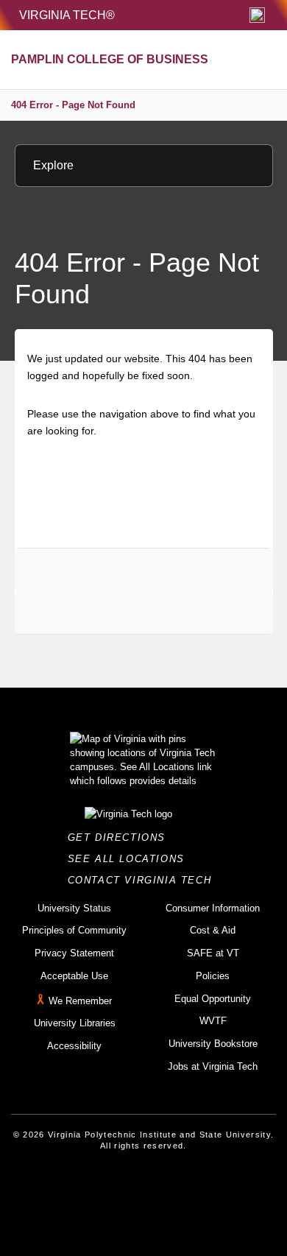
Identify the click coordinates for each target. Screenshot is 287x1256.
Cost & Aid (212, 930)
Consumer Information (213, 908)
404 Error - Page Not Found (73, 104)
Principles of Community (74, 930)
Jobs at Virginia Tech (213, 1066)
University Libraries (75, 1023)
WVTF (213, 1020)
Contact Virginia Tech (144, 880)
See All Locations (130, 858)
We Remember (80, 1000)
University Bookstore (213, 1043)
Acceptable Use (74, 975)
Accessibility (74, 1045)
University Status (74, 908)
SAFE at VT (213, 953)
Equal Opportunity (212, 998)
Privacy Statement (74, 953)
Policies (213, 975)
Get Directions (121, 837)
